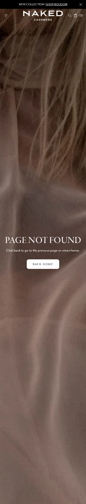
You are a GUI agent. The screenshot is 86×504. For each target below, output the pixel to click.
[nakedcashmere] (43, 15)
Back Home (43, 264)
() (80, 15)
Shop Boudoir (56, 4)
